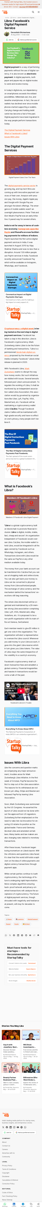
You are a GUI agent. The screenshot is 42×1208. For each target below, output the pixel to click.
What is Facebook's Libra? (15, 133)
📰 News (9, 919)
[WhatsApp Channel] (25, 1127)
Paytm (16, 924)
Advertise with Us (8, 1153)
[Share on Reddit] (26, 935)
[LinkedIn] (10, 1127)
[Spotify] (21, 1127)
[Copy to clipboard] (34, 935)
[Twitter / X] (3, 1127)
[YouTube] (18, 1127)
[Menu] (38, 12)
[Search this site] (33, 12)
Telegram (23, 1206)
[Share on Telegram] (22, 935)
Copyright (5, 1173)
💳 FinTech (26, 924)
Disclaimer (5, 1176)
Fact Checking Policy (9, 1196)
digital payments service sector (22, 186)
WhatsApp (5, 1206)
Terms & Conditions (9, 1169)
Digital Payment (33, 919)
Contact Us (6, 1146)
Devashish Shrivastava (20, 32)
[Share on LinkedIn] (18, 935)
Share (38, 1206)
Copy (31, 1206)
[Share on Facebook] (14, 935)
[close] (39, 4)
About (4, 1142)
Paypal (8, 924)
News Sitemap (7, 1200)
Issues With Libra (11, 137)
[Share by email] (30, 935)
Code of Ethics (7, 1192)
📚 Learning (19, 919)
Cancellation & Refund (10, 1180)
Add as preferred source (28, 40)
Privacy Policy (7, 1165)
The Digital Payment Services (17, 130)
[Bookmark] (38, 935)
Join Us (11, 40)
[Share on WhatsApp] (6, 935)
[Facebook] (7, 1127)
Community (6, 1157)
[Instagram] (14, 1127)
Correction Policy (8, 1184)
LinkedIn (14, 1206)
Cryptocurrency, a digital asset (19, 328)
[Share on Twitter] (10, 935)
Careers (5, 1149)
